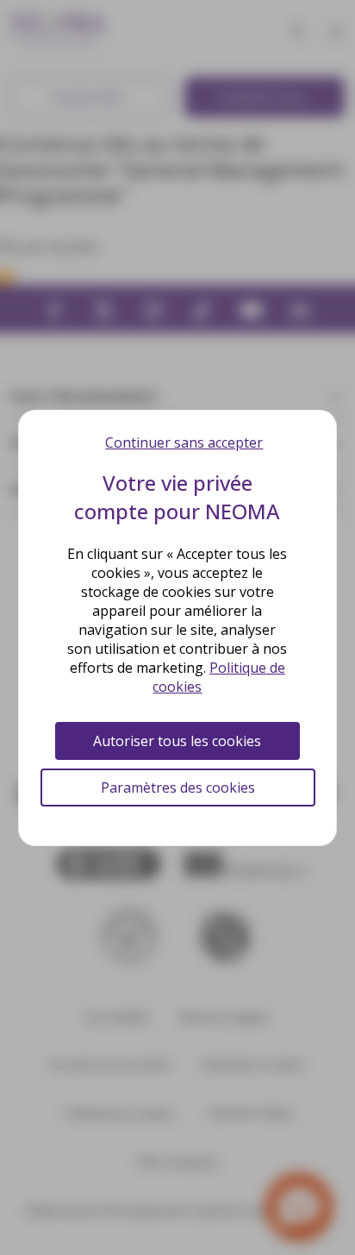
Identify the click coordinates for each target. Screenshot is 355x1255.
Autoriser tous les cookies (177, 740)
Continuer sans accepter (184, 442)
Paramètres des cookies (178, 787)
